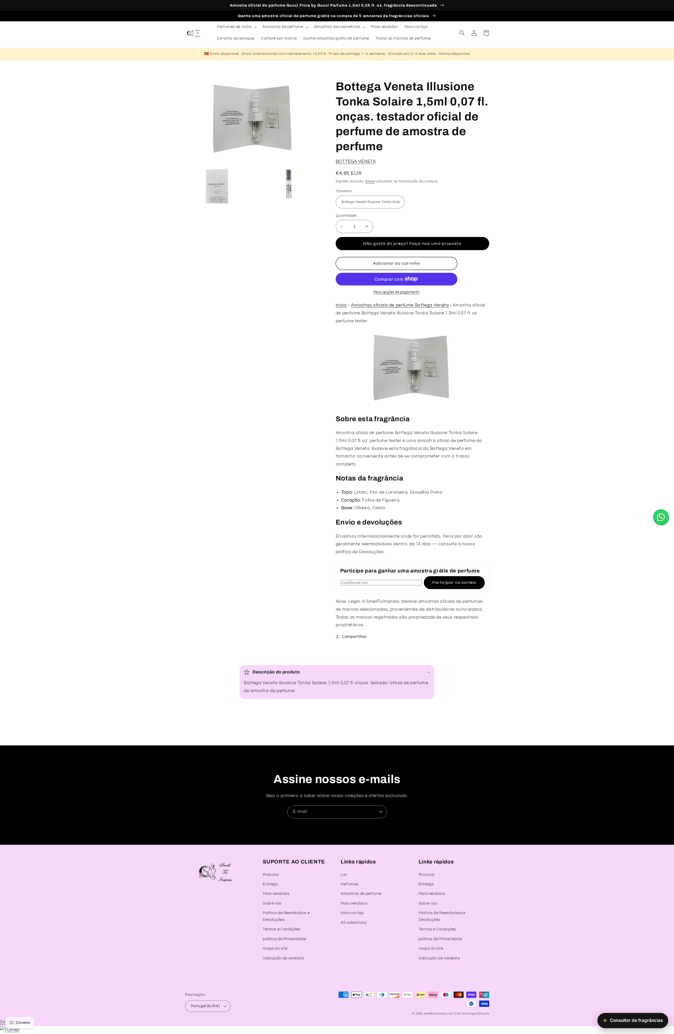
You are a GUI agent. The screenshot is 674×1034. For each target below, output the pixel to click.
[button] (236, 27)
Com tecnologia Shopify (471, 1013)
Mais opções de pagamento (396, 292)
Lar (344, 875)
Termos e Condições (281, 929)
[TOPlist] (9, 1029)
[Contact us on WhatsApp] (661, 517)
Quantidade (346, 215)
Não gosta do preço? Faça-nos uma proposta (412, 243)
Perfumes (350, 884)
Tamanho (344, 191)
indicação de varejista (283, 958)
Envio (370, 181)
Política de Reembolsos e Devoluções (286, 916)
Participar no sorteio (454, 582)
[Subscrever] (380, 811)
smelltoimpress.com (438, 1013)
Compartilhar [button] (354, 636)
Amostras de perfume (361, 894)
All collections (353, 923)
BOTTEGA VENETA (356, 161)
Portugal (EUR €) (205, 1006)
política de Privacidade (284, 939)
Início (341, 305)
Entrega (270, 884)
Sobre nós (272, 903)
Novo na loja (352, 913)
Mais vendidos (276, 894)
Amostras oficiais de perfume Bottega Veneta (400, 305)
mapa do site (275, 948)
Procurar (271, 875)
